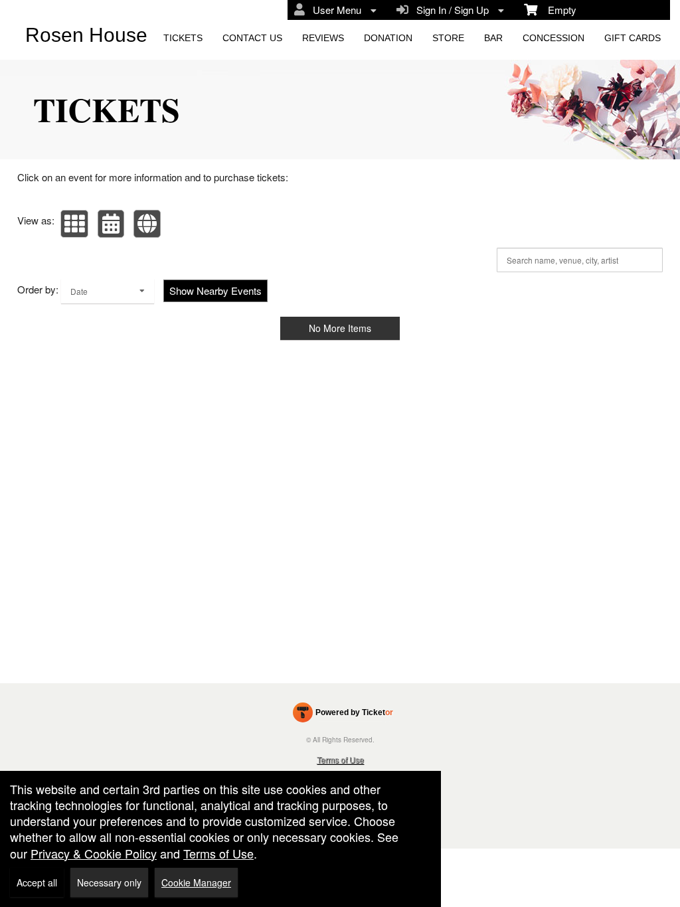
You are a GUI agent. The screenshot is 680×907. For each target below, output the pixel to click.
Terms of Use (340, 759)
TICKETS (183, 38)
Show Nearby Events (215, 290)
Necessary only (109, 882)
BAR (493, 38)
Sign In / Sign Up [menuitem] (449, 10)
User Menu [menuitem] (334, 10)
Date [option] (79, 291)
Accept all (37, 882)
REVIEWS (323, 38)
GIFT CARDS (632, 38)
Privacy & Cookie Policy (94, 853)
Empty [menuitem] (556, 10)
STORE (448, 38)
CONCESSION (553, 38)
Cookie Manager (196, 882)
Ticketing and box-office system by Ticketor (343, 715)
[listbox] (107, 291)
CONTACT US (252, 38)
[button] (74, 224)
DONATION (388, 38)
